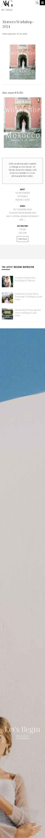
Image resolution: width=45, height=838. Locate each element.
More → (22, 219)
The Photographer (22, 193)
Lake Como (22, 232)
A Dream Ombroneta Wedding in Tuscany (25, 279)
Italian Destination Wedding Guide (22, 212)
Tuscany (22, 229)
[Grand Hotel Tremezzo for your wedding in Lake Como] (7, 314)
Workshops (9, 9)
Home (2, 9)
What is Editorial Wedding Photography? (22, 216)
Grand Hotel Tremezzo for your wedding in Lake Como (28, 312)
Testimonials (22, 196)
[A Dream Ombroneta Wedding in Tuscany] (7, 281)
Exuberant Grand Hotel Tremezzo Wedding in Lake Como (28, 296)
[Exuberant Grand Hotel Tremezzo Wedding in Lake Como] (7, 297)
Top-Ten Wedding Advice (22, 209)
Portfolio (22, 239)
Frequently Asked (22, 199)
